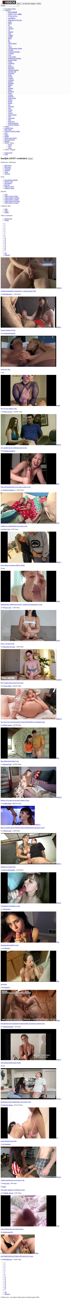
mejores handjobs (8, 330)
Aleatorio (7, 174)
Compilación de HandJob (10, 906)
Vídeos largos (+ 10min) (11, 199)
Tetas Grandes (12, 115)
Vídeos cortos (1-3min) (11, 196)
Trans (9, 148)
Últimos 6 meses (9, 188)
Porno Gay (11, 121)
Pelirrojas (11, 96)
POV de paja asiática (9, 408)
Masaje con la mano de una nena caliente (15, 800)
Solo (9, 108)
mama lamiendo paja (8, 1141)
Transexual (11, 118)
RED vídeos (8, 130)
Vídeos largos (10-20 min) (12, 201)
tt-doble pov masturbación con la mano (14, 526)
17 (5, 250)
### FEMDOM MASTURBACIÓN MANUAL (17, 1256)
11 (5, 240)
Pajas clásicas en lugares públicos (13, 565)
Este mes (7, 185)
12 (5, 242)
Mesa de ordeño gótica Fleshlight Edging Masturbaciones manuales (22, 827)
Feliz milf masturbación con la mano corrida (16, 487)
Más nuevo (7, 167)
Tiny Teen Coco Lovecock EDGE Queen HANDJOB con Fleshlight (23, 722)
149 (5, 253)
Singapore (11, 106)
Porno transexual (13, 123)
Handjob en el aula (8, 867)
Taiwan (10, 110)
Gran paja (5, 369)
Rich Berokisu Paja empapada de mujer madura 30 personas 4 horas (23, 1023)
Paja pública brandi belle (10, 761)
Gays (9, 146)
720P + (6, 211)
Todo (5, 194)
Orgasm (10, 95)
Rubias (10, 103)
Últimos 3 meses (9, 186)
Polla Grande (12, 98)
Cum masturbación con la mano (12, 1229)
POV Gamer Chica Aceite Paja (12, 683)
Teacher (10, 113)
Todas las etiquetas (13, 125)
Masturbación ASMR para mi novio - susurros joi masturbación (21, 604)
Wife (9, 120)
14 (5, 245)
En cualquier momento (11, 180)
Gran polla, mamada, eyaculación (13, 1190)
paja (4, 984)
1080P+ (6, 212)
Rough (10, 101)
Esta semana (8, 183)
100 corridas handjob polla (11, 1063)
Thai (9, 116)
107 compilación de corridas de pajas (14, 448)
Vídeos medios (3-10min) (11, 198)
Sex (9, 105)
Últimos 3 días (8, 181)
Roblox (10, 100)
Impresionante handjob (9, 945)
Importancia (7, 165)
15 (5, 247)
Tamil (9, 111)
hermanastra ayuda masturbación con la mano (16, 1102)
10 (5, 238)
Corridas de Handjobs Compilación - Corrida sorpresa (18, 291)
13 (5, 243)
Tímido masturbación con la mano (12, 1180)
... (5, 251)
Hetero (10, 144)
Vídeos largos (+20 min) (11, 203)
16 (5, 248)
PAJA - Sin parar (7, 643)
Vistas (6, 172)
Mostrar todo (8, 218)
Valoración (7, 169)
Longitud (7, 170)
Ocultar (6, 220)
